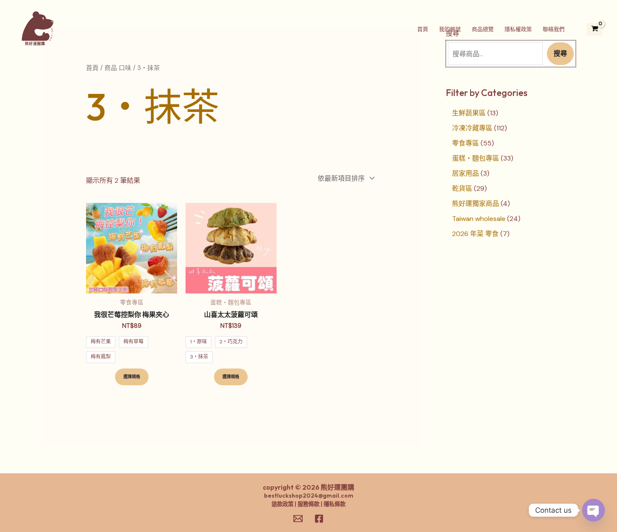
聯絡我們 (554, 29)
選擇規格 (131, 376)
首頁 (422, 29)
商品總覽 (483, 29)
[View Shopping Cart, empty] (594, 29)
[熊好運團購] (37, 28)
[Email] (298, 518)
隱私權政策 (518, 29)
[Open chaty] (593, 510)
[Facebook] (319, 518)
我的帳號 (450, 29)
